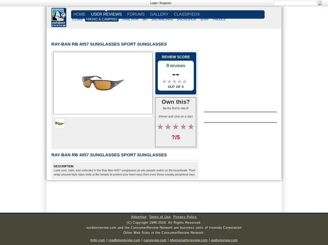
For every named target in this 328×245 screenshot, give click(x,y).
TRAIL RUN (130, 19)
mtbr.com (97, 240)
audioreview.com (224, 240)
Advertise (138, 217)
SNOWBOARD (162, 19)
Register (165, 3)
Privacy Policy (185, 217)
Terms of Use (160, 217)
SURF (204, 19)
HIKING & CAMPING (101, 19)
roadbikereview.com (124, 240)
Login (154, 3)
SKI (144, 19)
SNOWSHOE (186, 19)
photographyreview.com (189, 240)
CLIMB (77, 19)
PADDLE (219, 19)
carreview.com (155, 240)
